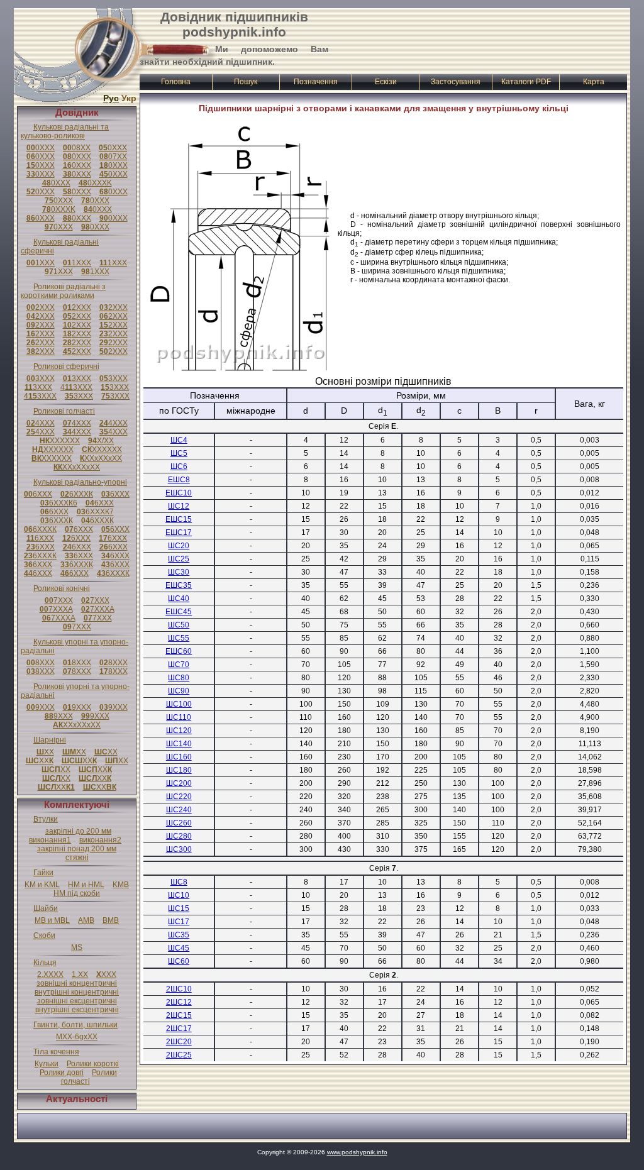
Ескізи (386, 81)
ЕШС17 (178, 532)
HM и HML (86, 884)
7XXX (59, 600)
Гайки (43, 872)
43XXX (76, 387)
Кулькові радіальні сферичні (60, 246)
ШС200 (179, 783)
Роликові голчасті (64, 411)
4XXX (40, 423)
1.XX (80, 974)
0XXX (40, 147)
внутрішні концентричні (77, 992)
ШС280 (179, 836)
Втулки (45, 819)
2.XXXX (50, 974)
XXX (106, 974)
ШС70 (178, 664)
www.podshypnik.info (357, 1152)
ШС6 (178, 466)
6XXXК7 (95, 511)
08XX (77, 147)
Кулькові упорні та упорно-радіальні (74, 646)
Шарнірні (49, 740)
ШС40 (178, 598)
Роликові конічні (61, 588)
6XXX (38, 494)
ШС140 (179, 743)
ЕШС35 (178, 585)
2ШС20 (179, 1041)
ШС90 (178, 691)
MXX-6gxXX (76, 1036)
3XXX (40, 378)
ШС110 (178, 717)
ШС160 (179, 757)
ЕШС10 (178, 492)
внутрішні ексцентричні (77, 1009)
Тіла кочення (56, 1051)
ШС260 (179, 823)
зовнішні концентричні (76, 983)
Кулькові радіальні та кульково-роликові (65, 131)
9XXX (40, 707)
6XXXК (76, 494)
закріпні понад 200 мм (76, 848)
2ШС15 (179, 1015)
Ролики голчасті (89, 1077)
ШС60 (178, 961)
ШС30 (178, 572)
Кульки (46, 1063)
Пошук (245, 81)
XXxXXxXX (101, 458)
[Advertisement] (480, 39)
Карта (593, 81)
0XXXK (95, 183)
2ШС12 (179, 1002)
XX (45, 752)
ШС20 (178, 545)
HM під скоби (76, 893)
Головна (176, 81)
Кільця (45, 962)
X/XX (101, 440)
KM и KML (42, 884)
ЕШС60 (178, 651)
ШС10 (178, 895)
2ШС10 (179, 989)
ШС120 (179, 730)
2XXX (40, 307)
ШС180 (179, 770)
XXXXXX (60, 440)
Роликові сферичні (66, 366)
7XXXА (56, 609)
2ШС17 (179, 1028)
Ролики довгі (62, 1072)
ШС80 (178, 677)
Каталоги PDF (526, 81)
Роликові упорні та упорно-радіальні (75, 691)
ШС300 (179, 849)
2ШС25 (179, 1055)
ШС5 (178, 453)
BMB (111, 920)
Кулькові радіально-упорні (80, 482)
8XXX (40, 662)
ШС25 (178, 559)
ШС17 (178, 921)
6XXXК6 (58, 503)
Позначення (316, 81)
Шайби (45, 908)
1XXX (40, 262)
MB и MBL (52, 920)
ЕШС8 (179, 479)
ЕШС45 (178, 611)
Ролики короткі (93, 1063)
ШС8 (178, 882)
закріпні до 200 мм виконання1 (70, 835)
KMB (121, 884)
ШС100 (179, 704)
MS (76, 947)
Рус (111, 98)
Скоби (44, 935)
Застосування (455, 81)
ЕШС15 (178, 519)
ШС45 (178, 948)
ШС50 (178, 625)
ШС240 (179, 809)
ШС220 (179, 796)
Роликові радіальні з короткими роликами (63, 291)
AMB (86, 920)
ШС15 (178, 908)
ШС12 (178, 506)
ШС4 (178, 440)
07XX (113, 156)
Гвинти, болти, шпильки (75, 1024)
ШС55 (178, 638)
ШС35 (178, 934)
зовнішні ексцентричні (77, 1000)
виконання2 (100, 840)
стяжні (77, 857)
